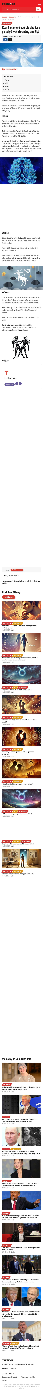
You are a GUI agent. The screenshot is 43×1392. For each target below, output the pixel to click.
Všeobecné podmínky (28, 1377)
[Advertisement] (21, 207)
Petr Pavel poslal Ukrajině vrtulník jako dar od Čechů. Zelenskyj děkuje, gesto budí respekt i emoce (20, 1281)
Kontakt (4, 1380)
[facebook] (5, 39)
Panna (7, 80)
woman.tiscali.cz (14, 576)
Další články (9, 597)
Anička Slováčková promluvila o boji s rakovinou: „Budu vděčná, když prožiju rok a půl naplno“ (21, 1088)
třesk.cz (4, 17)
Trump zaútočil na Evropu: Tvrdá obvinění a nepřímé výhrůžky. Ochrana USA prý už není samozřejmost (20, 1217)
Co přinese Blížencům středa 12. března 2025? (18, 844)
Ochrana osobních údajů (9, 1377)
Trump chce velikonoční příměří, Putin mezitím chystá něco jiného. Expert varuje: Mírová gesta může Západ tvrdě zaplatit (21, 1314)
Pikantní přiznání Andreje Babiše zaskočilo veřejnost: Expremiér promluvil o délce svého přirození (20, 1347)
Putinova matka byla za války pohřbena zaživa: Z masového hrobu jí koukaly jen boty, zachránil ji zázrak (21, 1152)
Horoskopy (12, 17)
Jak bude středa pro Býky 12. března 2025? (17, 814)
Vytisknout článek (11, 69)
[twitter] (10, 39)
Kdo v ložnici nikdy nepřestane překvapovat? (17, 784)
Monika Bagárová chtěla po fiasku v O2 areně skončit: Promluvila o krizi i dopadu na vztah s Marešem (20, 1184)
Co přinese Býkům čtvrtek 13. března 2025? (17, 690)
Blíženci (7, 86)
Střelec (7, 83)
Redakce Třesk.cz (8, 36)
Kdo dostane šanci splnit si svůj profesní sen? (18, 874)
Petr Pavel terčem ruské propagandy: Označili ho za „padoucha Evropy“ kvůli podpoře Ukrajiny (20, 1120)
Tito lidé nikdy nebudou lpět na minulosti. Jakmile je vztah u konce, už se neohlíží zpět (20, 659)
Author (7, 90)
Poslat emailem (17, 570)
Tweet (7, 570)
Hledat (38, 9)
